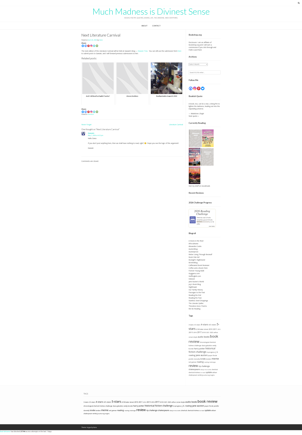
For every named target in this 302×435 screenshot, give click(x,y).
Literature (91, 114)
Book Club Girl (194, 257)
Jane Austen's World (196, 281)
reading (200, 362)
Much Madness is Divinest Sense (151, 11)
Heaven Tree (143, 51)
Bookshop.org (194, 45)
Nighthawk (193, 287)
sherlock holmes (194, 372)
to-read (203, 372)
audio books (204, 336)
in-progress (211, 352)
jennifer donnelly (194, 359)
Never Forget (86, 124)
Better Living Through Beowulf (200, 254)
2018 (204, 332)
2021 (207, 332)
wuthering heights (209, 375)
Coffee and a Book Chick (198, 268)
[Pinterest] (88, 46)
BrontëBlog (193, 262)
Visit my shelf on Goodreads (199, 186)
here (179, 51)
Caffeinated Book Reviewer (199, 265)
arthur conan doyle (178, 402)
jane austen (202, 355)
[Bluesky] (83, 46)
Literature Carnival (176, 124)
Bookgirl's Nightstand (197, 260)
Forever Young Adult (196, 271)
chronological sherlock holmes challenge (98, 406)
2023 (211, 332)
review (193, 365)
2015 (191, 332)
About (144, 26)
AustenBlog (193, 249)
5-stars (116, 401)
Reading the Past (195, 298)
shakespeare (194, 369)
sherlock (215, 369)
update (209, 372)
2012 (219, 329)
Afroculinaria (193, 243)
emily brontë (128, 406)
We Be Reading (194, 309)
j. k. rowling (187, 406)
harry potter (199, 348)
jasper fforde (212, 355)
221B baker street (202, 329)
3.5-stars (197, 325)
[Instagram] (91, 46)
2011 (215, 329)
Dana (101, 40)
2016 (195, 332)
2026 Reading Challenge (202, 212)
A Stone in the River (196, 241)
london (208, 359)
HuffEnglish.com (195, 276)
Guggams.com (194, 273)
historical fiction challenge (202, 350)
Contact (156, 26)
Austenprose (193, 252)
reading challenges (210, 362)
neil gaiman (192, 362)
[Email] (97, 46)
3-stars (191, 325)
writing (200, 375)
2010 (210, 329)
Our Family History (196, 290)
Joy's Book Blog (195, 284)
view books (212, 226)
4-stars (204, 324)
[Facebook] (85, 46)
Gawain (91, 133)
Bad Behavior (5, 431)
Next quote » (194, 116)
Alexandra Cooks (195, 246)
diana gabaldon (207, 345)
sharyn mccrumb (205, 369)
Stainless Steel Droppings (198, 300)
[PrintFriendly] (94, 46)
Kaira (95, 427)
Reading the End (195, 295)
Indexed (192, 279)
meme (215, 358)
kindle (203, 359)
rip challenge (204, 366)
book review (207, 401)
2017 (199, 332)
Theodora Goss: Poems (198, 306)
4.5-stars (212, 324)
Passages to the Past (197, 292)
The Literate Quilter (196, 303)
